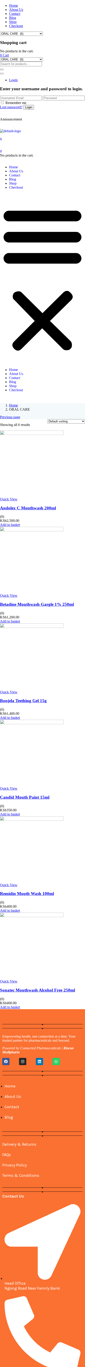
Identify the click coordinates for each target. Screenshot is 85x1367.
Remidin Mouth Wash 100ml (27, 893)
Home (13, 5)
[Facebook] (6, 1061)
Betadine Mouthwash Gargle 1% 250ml (37, 604)
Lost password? (11, 107)
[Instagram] (22, 1061)
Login (13, 80)
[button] (4, 55)
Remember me (15, 103)
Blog (12, 18)
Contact (14, 14)
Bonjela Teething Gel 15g (23, 700)
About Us (16, 10)
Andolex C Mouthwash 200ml (28, 508)
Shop (13, 22)
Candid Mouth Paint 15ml (24, 797)
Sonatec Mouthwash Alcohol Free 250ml (37, 990)
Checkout (16, 26)
